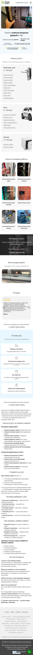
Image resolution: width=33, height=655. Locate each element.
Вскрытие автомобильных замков (21, 616)
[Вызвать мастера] (29, 652)
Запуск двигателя (8, 625)
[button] (29, 276)
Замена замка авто (22, 630)
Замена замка (7, 93)
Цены (12, 612)
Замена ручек (7, 87)
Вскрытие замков (8, 77)
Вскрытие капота (8, 117)
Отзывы (18, 612)
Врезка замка (7, 95)
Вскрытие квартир (8, 75)
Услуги (7, 612)
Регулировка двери (8, 98)
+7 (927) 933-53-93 (22, 44)
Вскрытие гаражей (8, 147)
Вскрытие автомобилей (9, 115)
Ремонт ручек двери (8, 90)
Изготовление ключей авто (16, 632)
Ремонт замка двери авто (10, 122)
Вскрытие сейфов (8, 144)
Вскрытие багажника (8, 120)
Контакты (25, 612)
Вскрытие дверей (8, 80)
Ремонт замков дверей (9, 85)
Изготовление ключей (9, 127)
